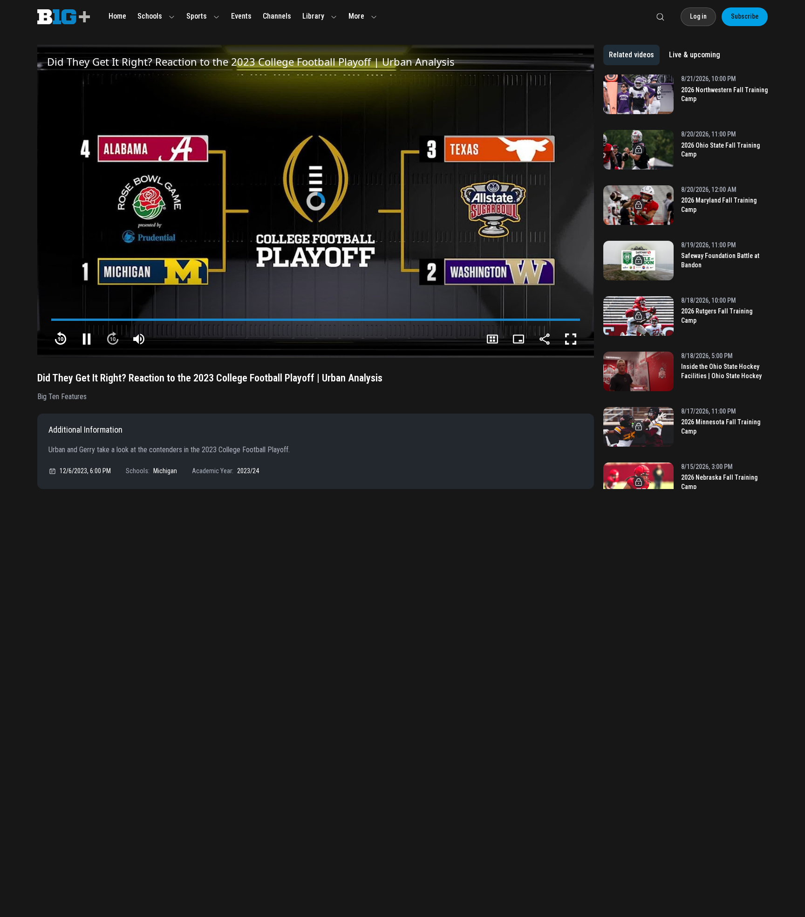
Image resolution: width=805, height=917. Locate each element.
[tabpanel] (685, 282)
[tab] (631, 55)
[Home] (63, 16)
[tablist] (664, 55)
